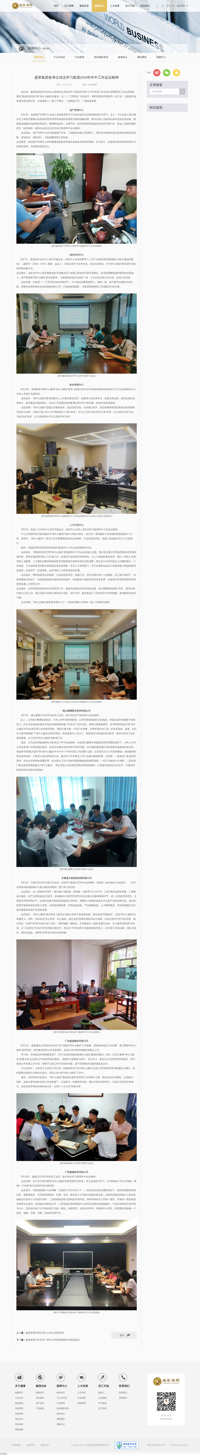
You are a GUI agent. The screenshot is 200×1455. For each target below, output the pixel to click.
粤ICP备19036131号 (156, 1445)
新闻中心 (99, 6)
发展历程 (19, 1414)
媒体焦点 (122, 57)
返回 (121, 1335)
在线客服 (3, 1454)
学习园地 (102, 1403)
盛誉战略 (19, 1429)
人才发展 (114, 6)
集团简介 (19, 1393)
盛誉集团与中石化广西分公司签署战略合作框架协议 (53, 1340)
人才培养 (81, 1393)
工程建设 (40, 1408)
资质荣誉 (19, 1408)
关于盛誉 (69, 6)
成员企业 (19, 1419)
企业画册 (102, 1398)
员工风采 (102, 1408)
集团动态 (39, 57)
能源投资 (40, 1393)
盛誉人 (101, 1393)
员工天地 (130, 6)
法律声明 (31, 1445)
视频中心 (161, 57)
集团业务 (84, 6)
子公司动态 (59, 57)
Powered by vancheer (179, 1445)
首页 (56, 6)
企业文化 (19, 1398)
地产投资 (40, 1403)
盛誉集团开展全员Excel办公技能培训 (45, 1333)
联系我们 (145, 6)
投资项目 (19, 1424)
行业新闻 (79, 57)
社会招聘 (81, 1398)
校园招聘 (81, 1403)
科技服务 (40, 1398)
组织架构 (19, 1403)
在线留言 (123, 1398)
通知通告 (142, 57)
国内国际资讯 (101, 57)
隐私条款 (45, 1445)
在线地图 (16, 1445)
